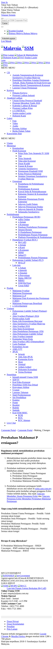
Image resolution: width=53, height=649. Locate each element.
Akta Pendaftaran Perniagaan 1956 (28, 331)
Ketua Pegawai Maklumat (29, 173)
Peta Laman (12, 629)
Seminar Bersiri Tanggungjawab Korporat (31, 85)
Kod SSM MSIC (20, 413)
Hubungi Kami (19, 116)
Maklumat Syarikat (20, 290)
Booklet (16, 405)
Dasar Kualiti (24, 163)
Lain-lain (16, 265)
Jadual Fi (22, 255)
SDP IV (16, 379)
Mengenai (11, 146)
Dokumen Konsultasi (27, 369)
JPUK (15, 351)
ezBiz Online (24, 219)
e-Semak (22, 222)
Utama (10, 143)
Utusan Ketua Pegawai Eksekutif (27, 100)
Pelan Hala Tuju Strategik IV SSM (33, 153)
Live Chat (11, 423)
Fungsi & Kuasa (25, 166)
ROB (20, 415)
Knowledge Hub (14, 133)
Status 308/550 (24, 278)
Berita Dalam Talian (21, 131)
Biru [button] (9, 12)
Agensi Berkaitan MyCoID (34, 588)
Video (15, 123)
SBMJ (21, 252)
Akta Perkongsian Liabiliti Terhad (27, 334)
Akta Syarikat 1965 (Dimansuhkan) (28, 341)
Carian (4, 23)
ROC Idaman (24, 420)
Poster (15, 402)
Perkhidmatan (13, 214)
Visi (20, 156)
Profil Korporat (19, 151)
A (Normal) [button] (19, 7)
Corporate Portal (8, 430)
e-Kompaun (23, 224)
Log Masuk (6, 41)
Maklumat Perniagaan (22, 293)
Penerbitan (11, 374)
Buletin (15, 407)
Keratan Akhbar (19, 128)
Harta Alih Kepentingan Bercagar (27, 321)
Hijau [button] (4, 12)
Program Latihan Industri (23, 95)
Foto (14, 121)
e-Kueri (21, 247)
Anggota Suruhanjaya (28, 168)
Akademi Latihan (14, 98)
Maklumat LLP (19, 296)
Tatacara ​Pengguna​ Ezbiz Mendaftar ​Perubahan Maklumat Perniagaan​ (29, 499)
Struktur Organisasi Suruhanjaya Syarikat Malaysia (32, 177)
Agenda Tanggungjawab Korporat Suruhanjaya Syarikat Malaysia (27, 76)
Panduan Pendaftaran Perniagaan (32, 227)
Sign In (4, 2)
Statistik (16, 410)
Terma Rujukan (25, 372)
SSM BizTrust (24, 283)
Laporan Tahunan (20, 392)
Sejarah (21, 354)
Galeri (9, 118)
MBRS (21, 280)
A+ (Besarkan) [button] (31, 7)
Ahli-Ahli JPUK (25, 357)
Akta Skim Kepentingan (23, 329)
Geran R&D (23, 285)
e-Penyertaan (24, 275)
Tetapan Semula (8, 15)
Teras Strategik (24, 158)
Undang (10, 308)
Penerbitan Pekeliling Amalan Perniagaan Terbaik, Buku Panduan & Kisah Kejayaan (31, 81)
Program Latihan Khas (22, 108)
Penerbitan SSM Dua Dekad (25, 385)
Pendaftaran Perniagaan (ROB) (26, 217)
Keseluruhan (18, 148)
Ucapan (15, 390)
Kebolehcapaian (8, 38)
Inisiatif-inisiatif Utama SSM (25, 377)
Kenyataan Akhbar (20, 387)
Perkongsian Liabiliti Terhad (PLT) (28, 260)
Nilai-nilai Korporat (27, 161)
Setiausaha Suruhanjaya (28, 212)
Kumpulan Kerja (25, 359)
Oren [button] (13, 12)
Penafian (11, 626)
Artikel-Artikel (24, 367)
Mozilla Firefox (18, 636)
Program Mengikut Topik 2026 (26, 103)
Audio (15, 126)
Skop (20, 362)
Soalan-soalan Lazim (21, 113)
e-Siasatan (22, 273)
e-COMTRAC (19, 110)
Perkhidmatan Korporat (28, 189)
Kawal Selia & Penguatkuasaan (32, 191)
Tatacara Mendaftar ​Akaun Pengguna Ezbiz (26, 494)
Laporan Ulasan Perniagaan (24, 88)
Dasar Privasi (13, 621)
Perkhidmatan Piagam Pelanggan (32, 235)
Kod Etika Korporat (21, 382)
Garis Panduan (19, 344)
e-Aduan (22, 268)
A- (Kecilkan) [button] (7, 7)
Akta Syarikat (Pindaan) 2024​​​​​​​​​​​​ (25, 316)
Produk (10, 288)
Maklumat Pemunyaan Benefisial (27, 303)
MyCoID (22, 242)
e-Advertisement (19, 306)
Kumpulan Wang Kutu (22, 339)
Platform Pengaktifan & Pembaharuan (35, 237)
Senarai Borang (25, 229)
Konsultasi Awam (20, 346)
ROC (20, 418)
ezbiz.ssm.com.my (43, 488)
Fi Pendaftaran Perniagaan (30, 232)
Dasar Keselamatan (15, 624)
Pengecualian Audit (21, 318)
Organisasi (17, 181)
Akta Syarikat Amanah (22, 336)
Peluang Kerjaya (19, 93)
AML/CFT (17, 349)
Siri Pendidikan (19, 397)
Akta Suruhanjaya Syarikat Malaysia (28, 324)
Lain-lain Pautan (14, 588)
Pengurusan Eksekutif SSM (30, 171)
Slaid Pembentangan (21, 395)
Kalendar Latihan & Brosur (24, 105)
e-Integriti (22, 270)
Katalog (16, 400)
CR (8, 72)
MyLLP (21, 262)
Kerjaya (10, 90)
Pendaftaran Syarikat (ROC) (25, 240)
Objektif (21, 364)
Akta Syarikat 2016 (21, 326)
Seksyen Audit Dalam (28, 204)
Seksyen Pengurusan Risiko (30, 207)
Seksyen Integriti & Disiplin (30, 209)
